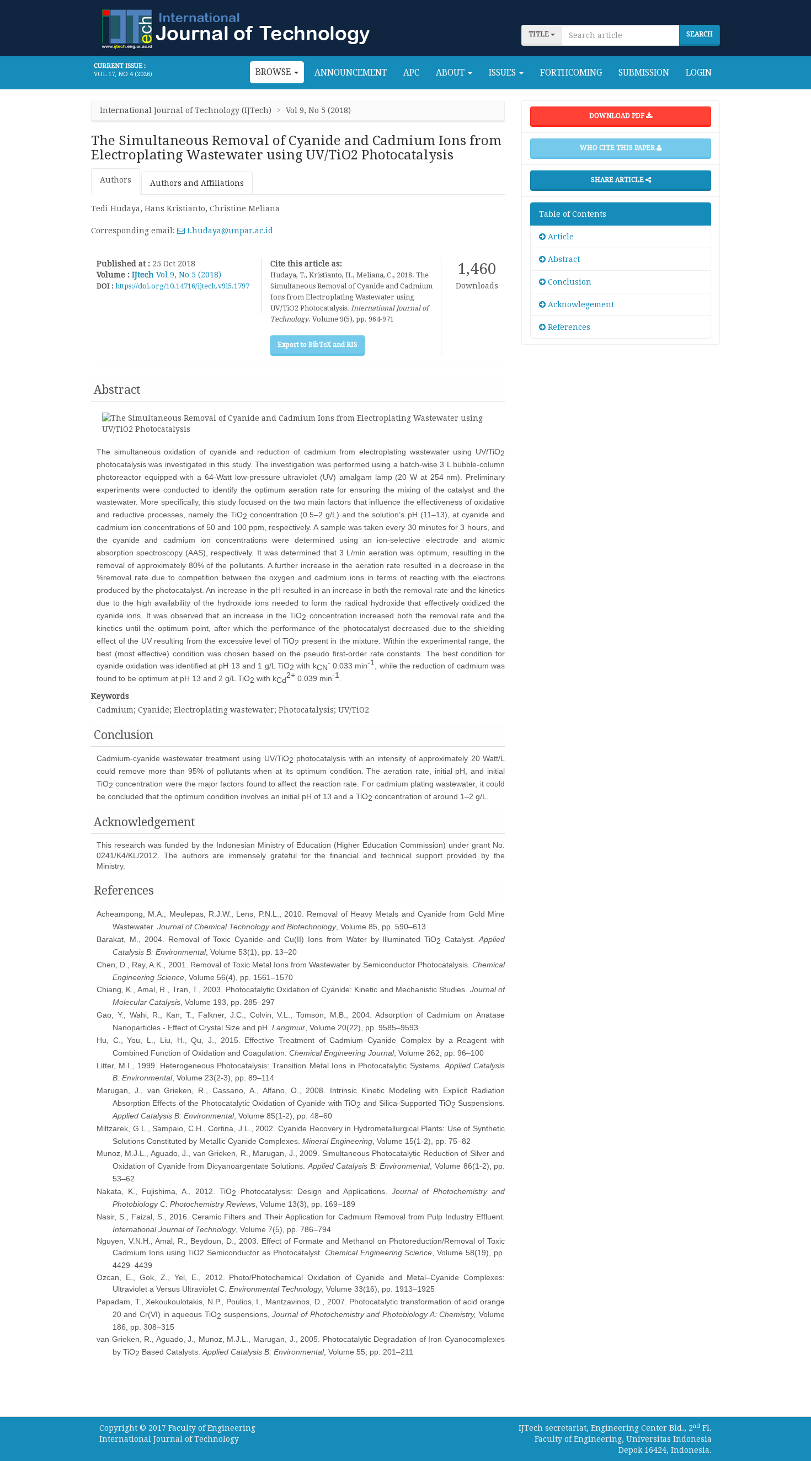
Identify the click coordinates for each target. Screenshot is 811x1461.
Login (699, 73)
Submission (643, 73)
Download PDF (617, 116)
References (568, 327)
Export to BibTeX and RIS (318, 345)
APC (411, 73)
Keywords (110, 696)
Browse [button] (274, 72)
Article (560, 236)
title (540, 34)
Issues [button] (503, 73)
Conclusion (568, 281)
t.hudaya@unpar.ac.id (229, 230)
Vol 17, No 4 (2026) (123, 74)
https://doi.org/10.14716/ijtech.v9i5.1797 (182, 286)
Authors (115, 179)
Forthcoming (571, 73)
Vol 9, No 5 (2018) (188, 274)
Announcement (350, 73)
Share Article (618, 180)
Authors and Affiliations (197, 183)
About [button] (451, 73)
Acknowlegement (580, 304)
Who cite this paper (618, 148)
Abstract (563, 259)
